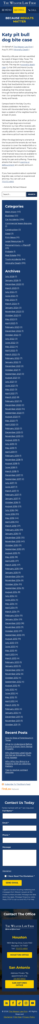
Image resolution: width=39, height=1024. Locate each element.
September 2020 (13, 413)
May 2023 (10, 319)
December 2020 (13, 405)
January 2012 (11, 713)
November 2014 (12, 580)
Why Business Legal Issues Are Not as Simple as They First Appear (18, 755)
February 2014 (12, 615)
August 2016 (11, 506)
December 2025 (13, 284)
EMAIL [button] (20, 10)
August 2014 (11, 592)
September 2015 (13, 549)
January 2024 (12, 308)
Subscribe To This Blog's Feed (17, 784)
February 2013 (12, 662)
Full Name (7, 811)
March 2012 (10, 705)
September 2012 (13, 682)
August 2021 (11, 378)
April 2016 (10, 522)
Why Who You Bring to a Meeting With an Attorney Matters (18, 763)
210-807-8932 (20, 979)
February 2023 (12, 327)
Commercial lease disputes (18, 223)
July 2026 (10, 276)
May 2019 (9, 448)
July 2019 (9, 444)
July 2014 (9, 596)
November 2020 (13, 409)
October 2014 (11, 584)
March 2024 (11, 304)
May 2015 (9, 557)
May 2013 (9, 650)
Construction (11, 230)
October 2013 (11, 631)
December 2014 (13, 576)
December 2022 (13, 331)
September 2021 (13, 374)
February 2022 (12, 358)
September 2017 (13, 479)
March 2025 (11, 288)
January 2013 (11, 666)
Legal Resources (13, 241)
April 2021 (10, 393)
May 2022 (10, 347)
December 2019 (12, 432)
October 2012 (11, 678)
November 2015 (12, 541)
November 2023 (13, 311)
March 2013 (10, 658)
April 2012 (10, 701)
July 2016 (9, 510)
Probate (9, 251)
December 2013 (12, 623)
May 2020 (10, 421)
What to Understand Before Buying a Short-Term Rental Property (18, 746)
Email (5, 823)
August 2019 (11, 440)
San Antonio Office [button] (19, 984)
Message (6, 847)
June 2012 (10, 693)
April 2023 (10, 323)
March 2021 (10, 397)
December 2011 (12, 717)
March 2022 (11, 354)
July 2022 (10, 339)
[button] (6, 9)
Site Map (18, 1017)
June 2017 (10, 487)
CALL (33, 10)
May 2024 (10, 300)
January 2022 (11, 362)
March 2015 (10, 565)
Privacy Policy (29, 1017)
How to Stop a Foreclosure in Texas (19, 739)
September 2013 (13, 635)
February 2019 (12, 456)
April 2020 (10, 424)
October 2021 (11, 370)
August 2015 (11, 553)
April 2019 (10, 452)
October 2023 (12, 315)
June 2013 (10, 647)
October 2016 (11, 502)
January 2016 (11, 534)
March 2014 (10, 612)
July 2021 (9, 382)
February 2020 (12, 428)
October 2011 (11, 724)
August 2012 (11, 686)
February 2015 (12, 569)
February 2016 (12, 530)
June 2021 (10, 386)
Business (9, 216)
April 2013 (10, 654)
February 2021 (12, 401)
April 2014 (10, 608)
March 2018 (10, 471)
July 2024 (10, 292)
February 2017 (12, 495)
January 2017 (11, 499)
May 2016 (9, 518)
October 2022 (12, 335)
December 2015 (12, 538)
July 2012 (9, 689)
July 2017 (9, 483)
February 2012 (12, 709)
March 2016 (10, 526)
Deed (8, 234)
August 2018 (11, 463)
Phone (6, 835)
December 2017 (12, 475)
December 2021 (12, 366)
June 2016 (10, 514)
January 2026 (11, 280)
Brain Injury (10, 212)
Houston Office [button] (19, 955)
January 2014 (11, 619)
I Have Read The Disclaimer (21, 876)
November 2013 (12, 627)
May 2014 (9, 604)
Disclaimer (6, 871)
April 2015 (10, 561)
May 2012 (9, 697)
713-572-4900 (8, 182)
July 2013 (9, 643)
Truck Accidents (13, 259)
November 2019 (12, 436)
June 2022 (10, 343)
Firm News (10, 237)
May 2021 (9, 389)
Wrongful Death (21, 50)
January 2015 (11, 573)
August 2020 (11, 417)
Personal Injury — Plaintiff (17, 245)
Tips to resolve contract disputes (16, 771)
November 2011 (12, 721)
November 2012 (12, 674)
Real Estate (10, 255)
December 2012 (12, 670)
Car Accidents (12, 219)
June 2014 (10, 600)
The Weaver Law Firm (22, 47)
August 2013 (11, 639)
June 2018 (10, 467)
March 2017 (10, 491)
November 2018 (12, 460)
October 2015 (11, 545)
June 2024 (10, 296)
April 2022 (10, 350)
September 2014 (13, 588)
